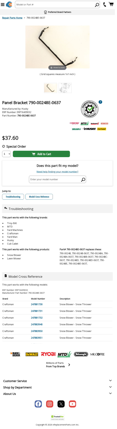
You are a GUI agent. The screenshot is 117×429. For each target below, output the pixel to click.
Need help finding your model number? (57, 171)
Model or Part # (25, 4)
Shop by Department (17, 387)
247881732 (37, 317)
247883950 (37, 331)
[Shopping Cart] (111, 4)
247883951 (37, 337)
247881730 (37, 304)
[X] (61, 404)
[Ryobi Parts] (48, 354)
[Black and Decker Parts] (15, 354)
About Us (9, 394)
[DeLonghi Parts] (81, 354)
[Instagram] (49, 404)
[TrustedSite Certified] (57, 417)
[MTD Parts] (65, 354)
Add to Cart (44, 154)
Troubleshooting (13, 196)
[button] (2, 5)
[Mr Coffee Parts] (97, 354)
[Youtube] (72, 404)
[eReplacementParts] (9, 4)
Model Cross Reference (39, 196)
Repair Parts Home (12, 17)
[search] (97, 5)
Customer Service (15, 381)
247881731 (37, 311)
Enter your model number (44, 179)
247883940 (37, 324)
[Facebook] (38, 404)
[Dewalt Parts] (32, 354)
